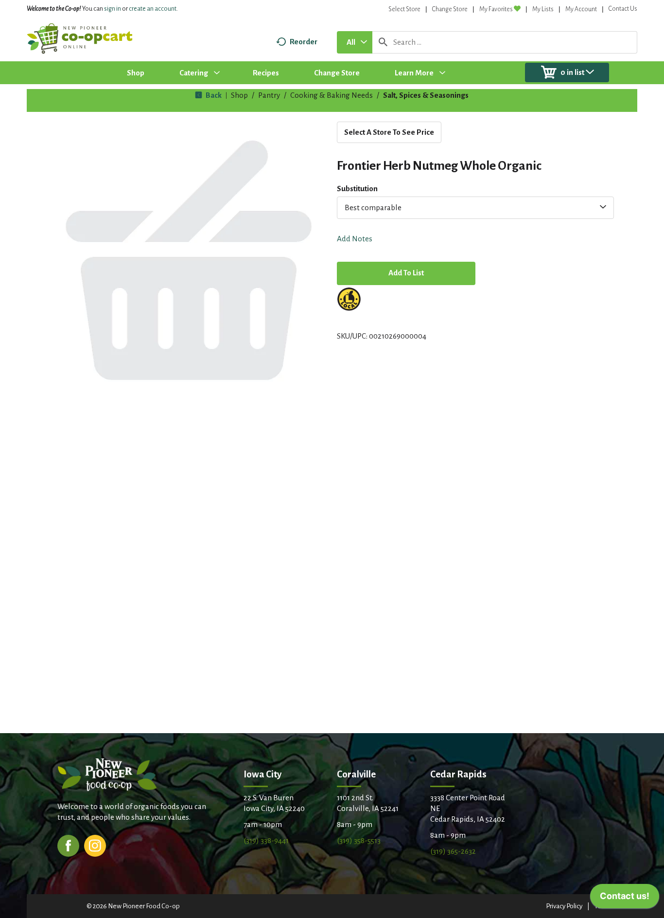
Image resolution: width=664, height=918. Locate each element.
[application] (624, 898)
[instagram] (95, 845)
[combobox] (354, 42)
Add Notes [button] (354, 238)
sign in (112, 8)
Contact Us (623, 8)
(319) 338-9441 (266, 840)
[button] (406, 274)
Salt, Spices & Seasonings (426, 95)
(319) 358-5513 (359, 840)
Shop (239, 95)
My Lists (543, 9)
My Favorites (496, 9)
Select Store (404, 9)
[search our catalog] (383, 42)
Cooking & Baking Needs (331, 95)
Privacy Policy (564, 906)
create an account (152, 8)
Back (213, 95)
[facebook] (68, 845)
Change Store (450, 9)
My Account (581, 9)
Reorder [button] (303, 41)
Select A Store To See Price (389, 132)
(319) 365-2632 (453, 851)
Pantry (269, 95)
